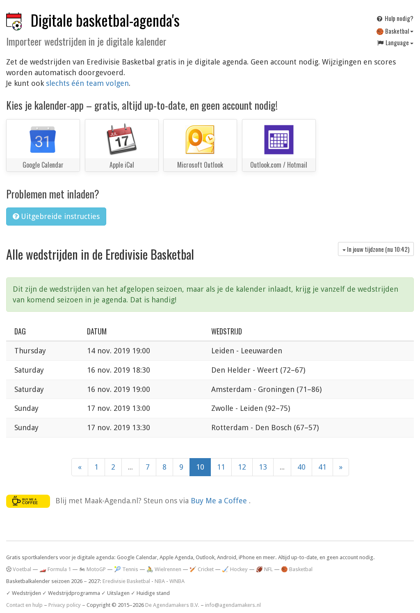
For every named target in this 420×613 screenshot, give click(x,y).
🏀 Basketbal (393, 30)
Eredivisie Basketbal (126, 581)
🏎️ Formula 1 (55, 569)
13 (263, 467)
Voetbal (21, 569)
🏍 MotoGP (92, 569)
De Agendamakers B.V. (172, 605)
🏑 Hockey (235, 569)
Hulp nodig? (398, 18)
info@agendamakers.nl (233, 605)
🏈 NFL (264, 569)
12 (242, 467)
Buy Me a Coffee (220, 500)
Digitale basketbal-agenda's (105, 20)
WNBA (177, 581)
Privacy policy (64, 605)
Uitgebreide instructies (59, 216)
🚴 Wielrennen (163, 569)
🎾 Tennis (126, 569)
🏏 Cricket (201, 569)
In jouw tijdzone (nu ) (377, 248)
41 (322, 467)
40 (301, 467)
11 (221, 467)
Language (397, 42)
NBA (160, 581)
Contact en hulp (24, 605)
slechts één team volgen (87, 83)
